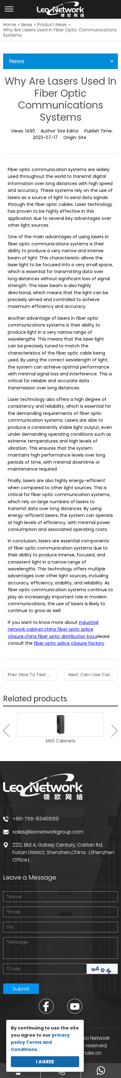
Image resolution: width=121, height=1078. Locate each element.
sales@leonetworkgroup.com (47, 831)
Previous (6, 730)
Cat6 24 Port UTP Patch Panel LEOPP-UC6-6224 (76, 743)
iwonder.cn (88, 1053)
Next (114, 730)
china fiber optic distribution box (60, 636)
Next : (93, 674)
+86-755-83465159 (35, 818)
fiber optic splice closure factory (69, 643)
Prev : (32, 674)
